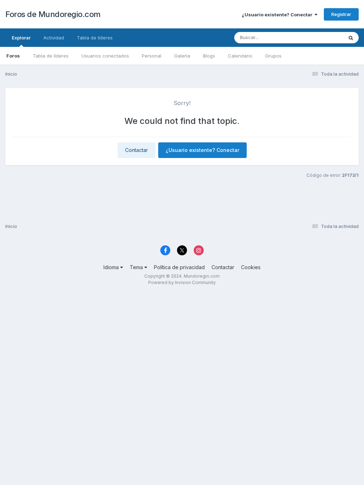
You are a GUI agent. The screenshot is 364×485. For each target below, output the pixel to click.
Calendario (240, 56)
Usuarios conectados (105, 56)
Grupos (273, 56)
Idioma (111, 267)
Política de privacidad (179, 267)
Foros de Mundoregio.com (53, 14)
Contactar (136, 150)
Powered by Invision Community (182, 282)
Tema (137, 267)
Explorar (21, 37)
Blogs (209, 56)
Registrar (341, 14)
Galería (182, 56)
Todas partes (319, 37)
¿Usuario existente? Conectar (278, 14)
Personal (151, 56)
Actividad (53, 37)
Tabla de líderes (51, 56)
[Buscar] (351, 37)
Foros (13, 56)
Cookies (251, 267)
